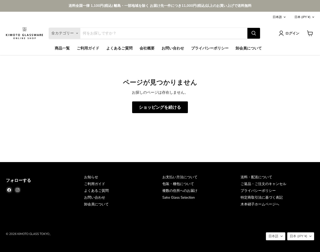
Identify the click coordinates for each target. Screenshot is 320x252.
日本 (302, 17)
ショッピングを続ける (160, 107)
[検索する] (253, 33)
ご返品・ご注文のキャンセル (263, 184)
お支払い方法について (179, 177)
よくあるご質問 (119, 48)
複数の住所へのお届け (179, 190)
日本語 (277, 17)
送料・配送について (256, 177)
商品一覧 (62, 48)
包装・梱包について (178, 184)
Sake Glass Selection (178, 197)
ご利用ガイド (88, 48)
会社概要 (147, 48)
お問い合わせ (173, 48)
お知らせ (91, 177)
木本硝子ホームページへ (260, 204)
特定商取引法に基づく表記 (262, 197)
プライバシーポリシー (210, 48)
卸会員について (249, 48)
